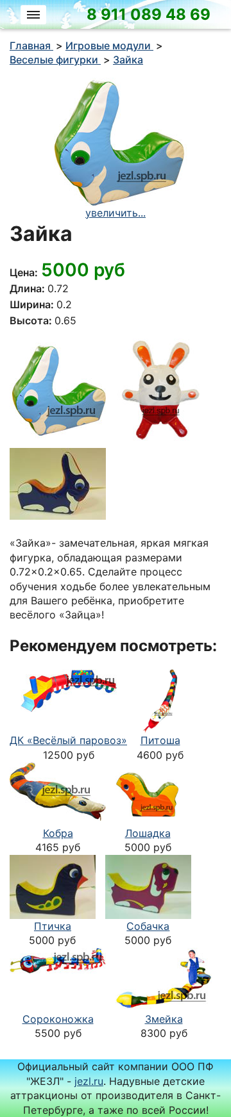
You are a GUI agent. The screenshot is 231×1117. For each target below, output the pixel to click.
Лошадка (148, 833)
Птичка (52, 926)
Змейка (164, 1019)
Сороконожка (58, 1019)
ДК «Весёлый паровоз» (68, 740)
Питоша (160, 740)
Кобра (58, 833)
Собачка (147, 926)
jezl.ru (88, 1081)
